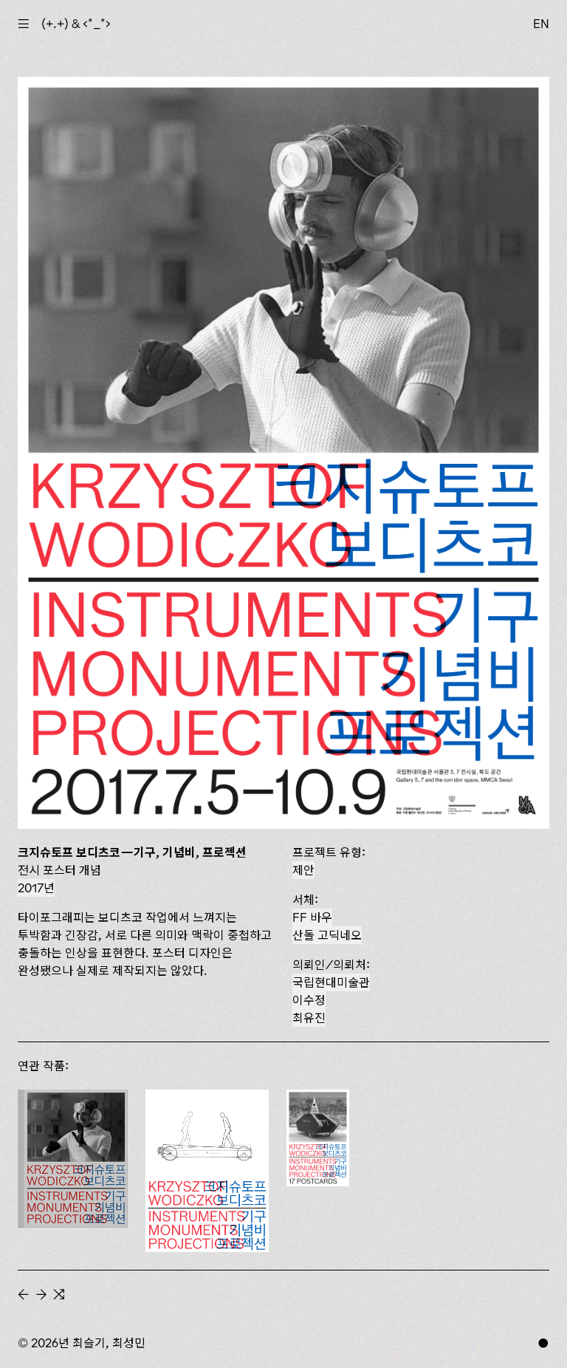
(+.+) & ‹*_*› (76, 23)
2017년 (36, 887)
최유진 (309, 1017)
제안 (303, 870)
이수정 (309, 1000)
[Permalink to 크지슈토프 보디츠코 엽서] (317, 1138)
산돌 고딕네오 (327, 935)
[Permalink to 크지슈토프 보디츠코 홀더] (207, 1171)
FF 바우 (312, 917)
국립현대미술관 (331, 982)
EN (541, 23)
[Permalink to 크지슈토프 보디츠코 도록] (73, 1159)
